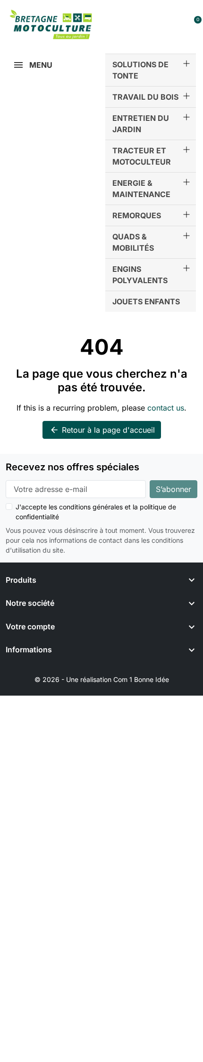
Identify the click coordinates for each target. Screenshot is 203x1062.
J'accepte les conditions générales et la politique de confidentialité (96, 512)
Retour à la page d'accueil (102, 430)
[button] (156, 24)
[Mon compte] (177, 24)
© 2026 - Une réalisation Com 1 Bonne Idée (101, 679)
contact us (165, 407)
